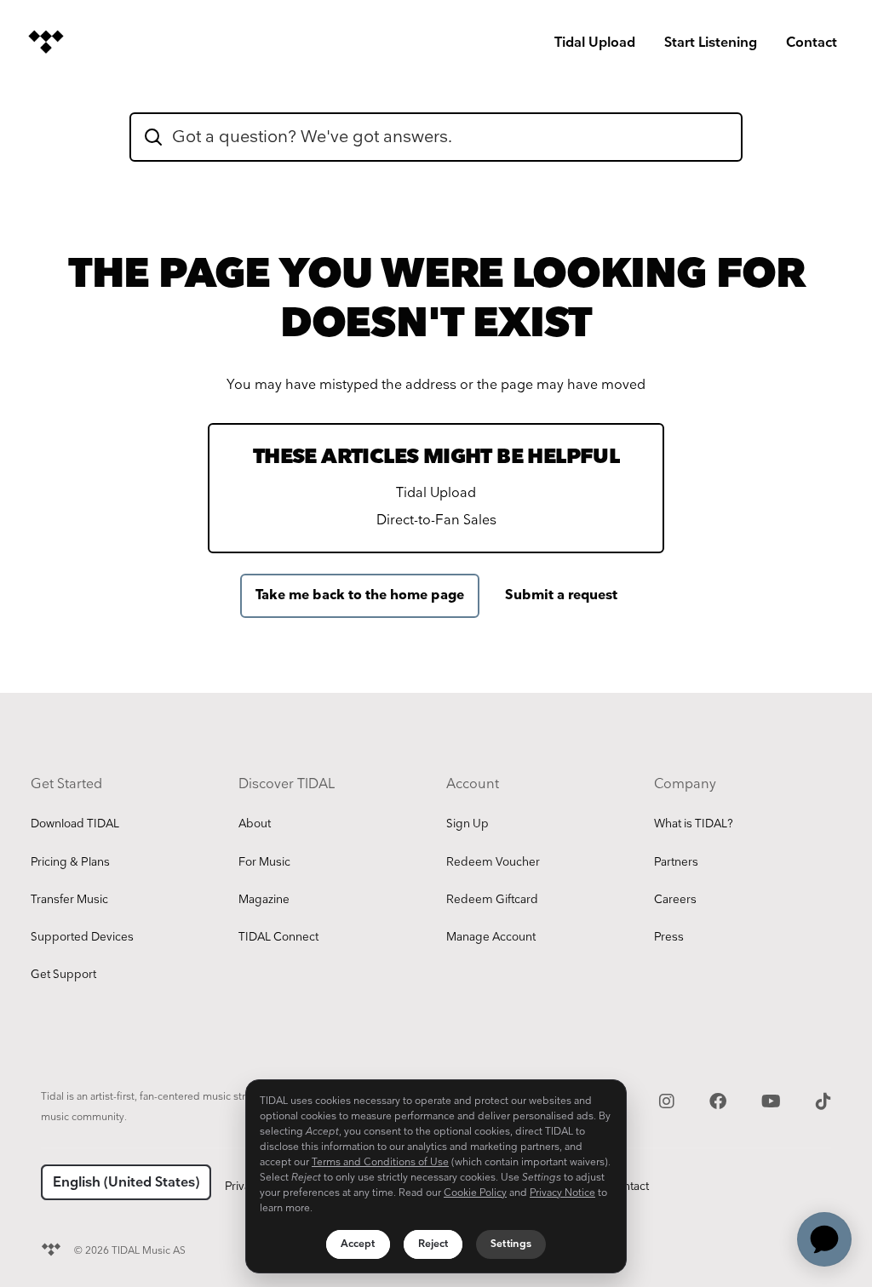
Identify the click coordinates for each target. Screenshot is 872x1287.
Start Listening (710, 43)
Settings (510, 1244)
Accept (358, 1244)
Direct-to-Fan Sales (436, 520)
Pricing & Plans (70, 862)
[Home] (46, 41)
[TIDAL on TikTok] (823, 1100)
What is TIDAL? (693, 824)
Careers (675, 900)
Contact (811, 43)
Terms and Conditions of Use (380, 1162)
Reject (433, 1244)
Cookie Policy (475, 1193)
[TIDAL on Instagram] (669, 1100)
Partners (676, 862)
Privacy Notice (562, 1193)
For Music (264, 862)
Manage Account (491, 937)
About (254, 824)
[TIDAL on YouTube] (773, 1100)
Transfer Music (69, 900)
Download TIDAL (75, 824)
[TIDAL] (51, 1247)
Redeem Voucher (493, 862)
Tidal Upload (594, 43)
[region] (436, 1176)
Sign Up (467, 824)
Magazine (264, 900)
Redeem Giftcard (492, 900)
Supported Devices (82, 937)
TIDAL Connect (278, 937)
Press (669, 937)
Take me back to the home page (359, 595)
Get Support (63, 974)
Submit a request (561, 595)
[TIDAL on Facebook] (720, 1100)
